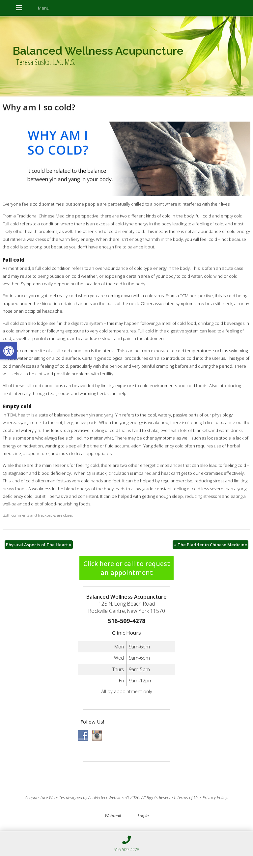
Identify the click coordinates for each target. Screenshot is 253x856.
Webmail (113, 815)
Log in (143, 815)
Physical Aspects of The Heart (38, 545)
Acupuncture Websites (45, 797)
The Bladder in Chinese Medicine (210, 545)
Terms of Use (189, 797)
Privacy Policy (215, 797)
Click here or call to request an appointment (126, 568)
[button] (8, 350)
